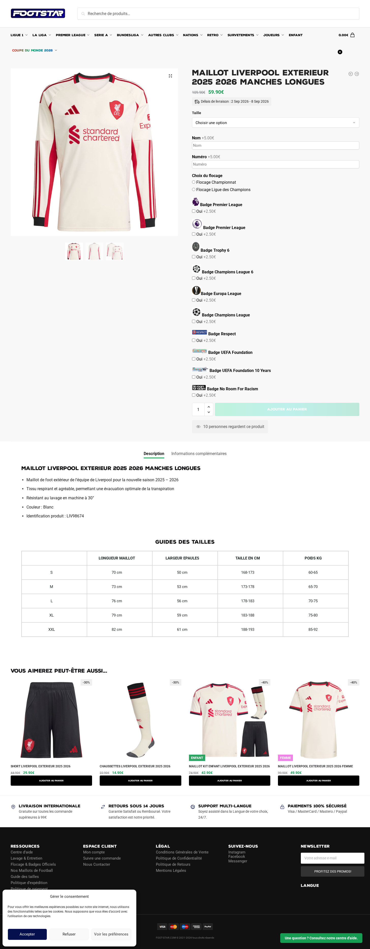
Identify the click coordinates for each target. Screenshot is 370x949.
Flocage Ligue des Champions (222, 189)
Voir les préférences (111, 934)
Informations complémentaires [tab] (199, 453)
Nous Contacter (96, 864)
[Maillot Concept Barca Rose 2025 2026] (356, 73)
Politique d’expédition (29, 882)
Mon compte (94, 852)
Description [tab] (154, 453)
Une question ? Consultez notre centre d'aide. (321, 938)
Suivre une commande (102, 858)
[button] (170, 76)
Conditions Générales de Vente (182, 852)
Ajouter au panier (287, 409)
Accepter (27, 934)
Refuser (69, 934)
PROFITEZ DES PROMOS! (332, 871)
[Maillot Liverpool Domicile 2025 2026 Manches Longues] (350, 73)
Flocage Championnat (215, 182)
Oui (205, 211)
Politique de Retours (173, 864)
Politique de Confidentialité (179, 858)
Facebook (236, 856)
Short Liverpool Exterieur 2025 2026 (40, 766)
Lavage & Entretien (26, 858)
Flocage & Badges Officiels (33, 864)
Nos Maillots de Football (32, 870)
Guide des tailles (25, 876)
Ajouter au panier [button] (140, 780)
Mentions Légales (171, 870)
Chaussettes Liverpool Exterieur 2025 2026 (135, 766)
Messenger (237, 861)
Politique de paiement (29, 888)
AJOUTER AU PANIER (51, 780)
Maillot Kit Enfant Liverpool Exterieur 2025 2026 (229, 766)
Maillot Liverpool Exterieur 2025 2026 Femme (315, 766)
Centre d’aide (22, 852)
